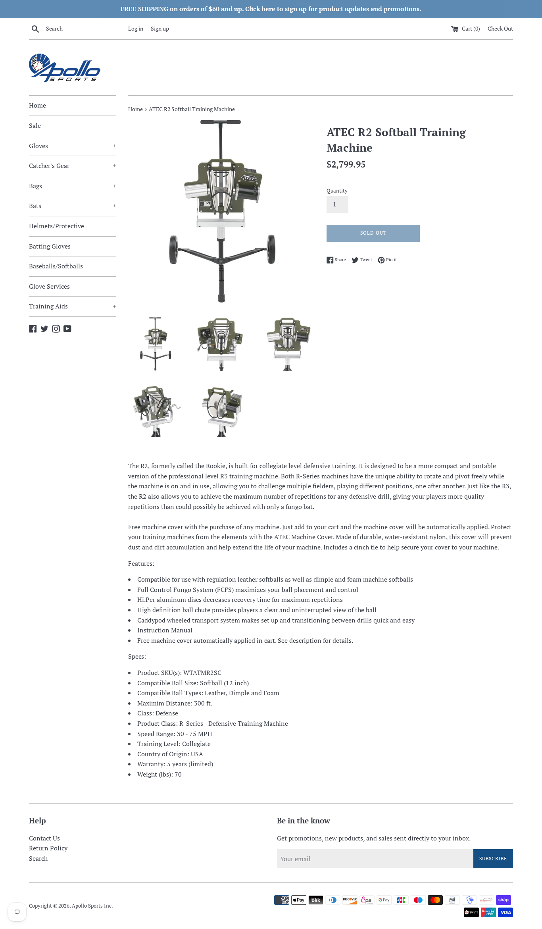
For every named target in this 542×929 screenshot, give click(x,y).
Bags (72, 185)
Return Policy (48, 848)
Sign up (160, 28)
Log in (135, 28)
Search (38, 858)
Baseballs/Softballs (56, 266)
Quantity (337, 190)
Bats (72, 205)
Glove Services (49, 286)
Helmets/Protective (56, 226)
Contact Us (44, 838)
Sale (35, 125)
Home (37, 105)
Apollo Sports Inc (91, 905)
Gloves (72, 145)
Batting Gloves (50, 246)
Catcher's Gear (72, 165)
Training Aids (72, 306)
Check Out (500, 28)
